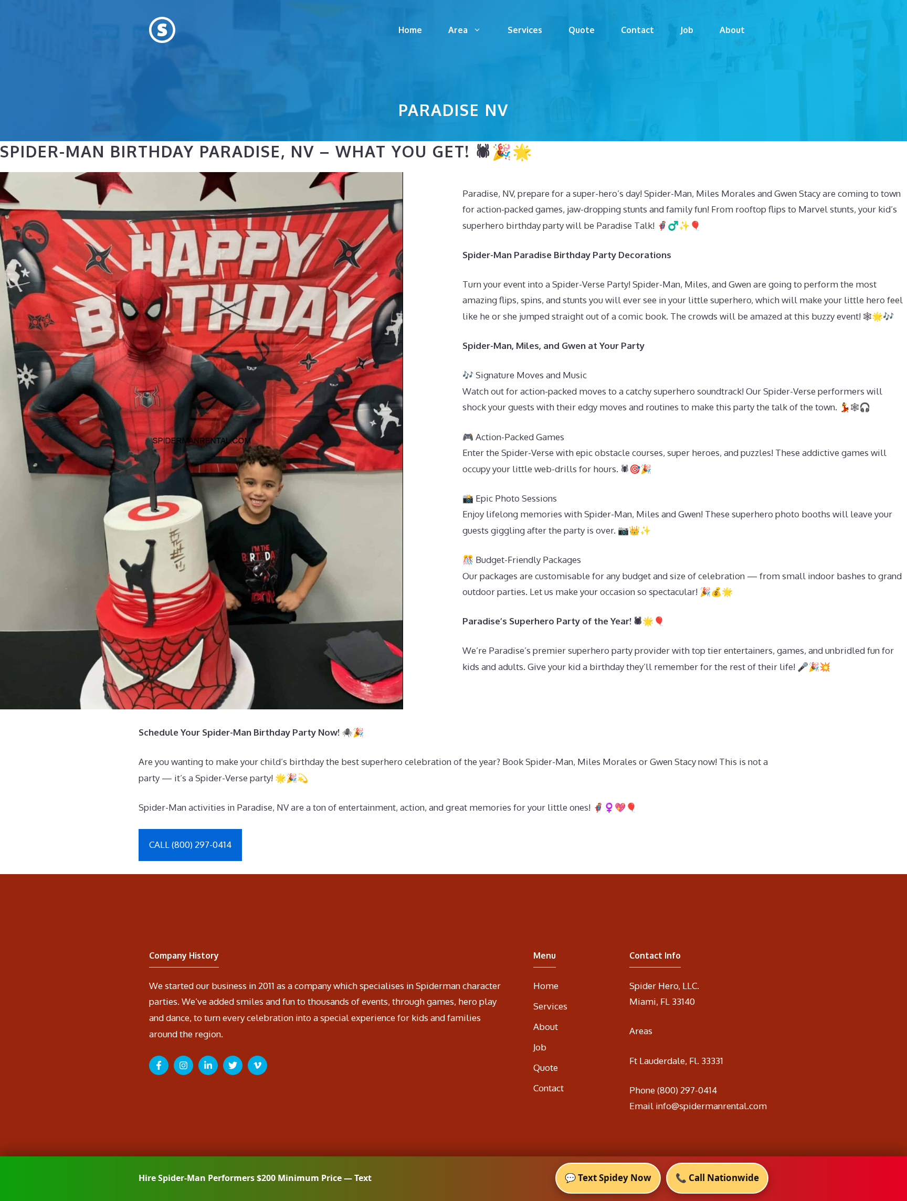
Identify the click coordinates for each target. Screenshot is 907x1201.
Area (458, 30)
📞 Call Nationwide (717, 1178)
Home (410, 30)
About (732, 30)
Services (525, 30)
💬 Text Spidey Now (608, 1178)
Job (686, 30)
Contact (637, 30)
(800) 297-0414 (687, 1090)
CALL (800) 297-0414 (190, 844)
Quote (581, 30)
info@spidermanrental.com (711, 1105)
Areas (640, 1030)
